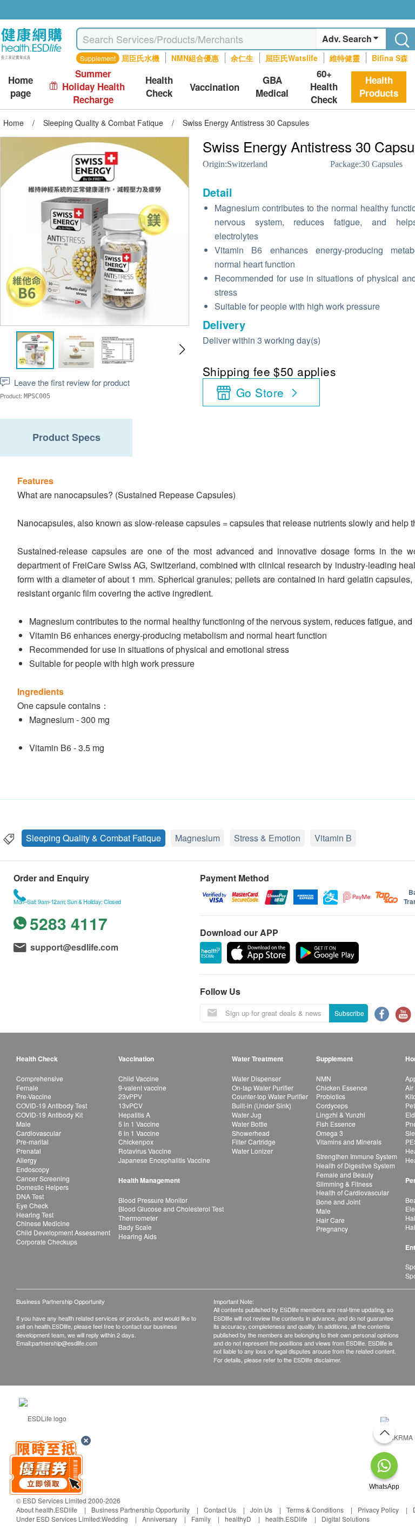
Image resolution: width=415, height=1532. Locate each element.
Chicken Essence (341, 1087)
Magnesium (197, 838)
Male (23, 1123)
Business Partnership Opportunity (140, 1509)
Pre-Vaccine (33, 1096)
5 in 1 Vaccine (138, 1123)
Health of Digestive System (355, 1165)
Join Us (261, 1509)
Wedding (115, 1518)
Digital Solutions (346, 1518)
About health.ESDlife (46, 1509)
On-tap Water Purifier (262, 1087)
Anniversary (159, 1518)
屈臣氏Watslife (291, 57)
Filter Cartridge (254, 1141)
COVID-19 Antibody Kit (49, 1114)
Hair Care (330, 1220)
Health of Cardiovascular (352, 1192)
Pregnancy (332, 1228)
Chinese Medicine (43, 1223)
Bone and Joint (338, 1201)
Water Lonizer (252, 1150)
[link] (42, 1416)
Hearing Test (34, 1214)
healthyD (238, 1518)
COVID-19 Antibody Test (51, 1105)
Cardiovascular (38, 1133)
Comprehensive (39, 1078)
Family (201, 1518)
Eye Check (32, 1205)
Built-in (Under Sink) (261, 1105)
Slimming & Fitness (344, 1183)
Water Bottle (249, 1123)
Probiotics (330, 1096)
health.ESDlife (286, 1518)
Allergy (26, 1160)
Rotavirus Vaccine (144, 1150)
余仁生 (242, 57)
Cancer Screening (43, 1178)
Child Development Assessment (63, 1232)
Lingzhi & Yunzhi (340, 1114)
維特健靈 (345, 57)
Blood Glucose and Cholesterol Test (171, 1208)
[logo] (31, 60)
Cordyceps (332, 1105)
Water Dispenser (256, 1078)
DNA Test (30, 1196)
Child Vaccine (138, 1078)
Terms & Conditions (315, 1509)
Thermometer (138, 1217)
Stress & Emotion (267, 838)
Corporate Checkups (46, 1241)
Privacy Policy (378, 1509)
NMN (323, 1078)
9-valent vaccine (142, 1087)
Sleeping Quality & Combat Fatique (93, 838)
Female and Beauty (344, 1174)
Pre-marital (32, 1141)
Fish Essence (336, 1123)
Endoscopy (32, 1169)
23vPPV (130, 1096)
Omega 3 (329, 1133)
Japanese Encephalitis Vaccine (164, 1160)
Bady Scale (135, 1227)
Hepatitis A (134, 1114)
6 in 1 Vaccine (138, 1133)
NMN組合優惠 (195, 57)
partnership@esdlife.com (64, 1343)
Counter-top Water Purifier (270, 1096)
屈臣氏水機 (140, 57)
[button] (182, 350)
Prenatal (28, 1150)
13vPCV (130, 1105)
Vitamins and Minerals (348, 1141)
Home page (20, 86)
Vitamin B (333, 838)
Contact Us (220, 1509)
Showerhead (251, 1133)
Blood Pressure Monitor (153, 1200)
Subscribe (349, 1013)
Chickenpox (135, 1141)
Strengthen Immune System (356, 1156)
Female (27, 1087)
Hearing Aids (137, 1236)
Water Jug (247, 1114)
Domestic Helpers (42, 1187)
